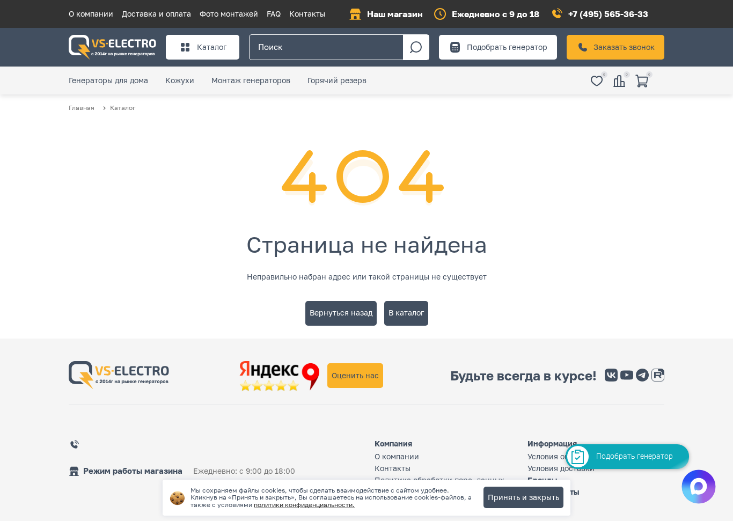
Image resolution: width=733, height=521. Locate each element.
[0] (596, 82)
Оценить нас (355, 375)
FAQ (274, 13)
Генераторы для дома (108, 80)
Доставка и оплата (156, 13)
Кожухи (179, 80)
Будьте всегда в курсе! (523, 375)
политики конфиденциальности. (304, 505)
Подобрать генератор (507, 47)
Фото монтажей (229, 13)
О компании (91, 13)
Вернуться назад (341, 312)
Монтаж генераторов (250, 80)
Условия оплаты (557, 456)
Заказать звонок (624, 47)
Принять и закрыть (523, 497)
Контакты (307, 13)
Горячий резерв (336, 80)
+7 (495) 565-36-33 (608, 14)
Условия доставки (561, 468)
